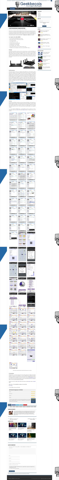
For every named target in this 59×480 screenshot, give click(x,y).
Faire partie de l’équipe (18, 0)
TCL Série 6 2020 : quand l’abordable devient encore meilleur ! (12, 429)
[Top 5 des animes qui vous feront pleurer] (40, 64)
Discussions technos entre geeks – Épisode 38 (22, 428)
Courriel (10, 458)
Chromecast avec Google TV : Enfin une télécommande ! (30, 430)
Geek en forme (31, 8)
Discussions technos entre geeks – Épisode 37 (12, 439)
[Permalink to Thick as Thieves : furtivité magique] (39, 46)
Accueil (8, 8)
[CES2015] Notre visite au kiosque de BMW (31, 419)
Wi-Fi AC (35, 406)
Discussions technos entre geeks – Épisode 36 (22, 439)
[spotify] (43, 0)
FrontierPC (34, 381)
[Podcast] (46, 0)
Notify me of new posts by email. (14, 464)
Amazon (19, 381)
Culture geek (17, 8)
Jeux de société (26, 8)
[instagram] (42, 0)
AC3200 (11, 406)
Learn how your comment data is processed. (23, 473)
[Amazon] (45, 0)
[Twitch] (44, 0)
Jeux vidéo (21, 8)
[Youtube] (41, 0)
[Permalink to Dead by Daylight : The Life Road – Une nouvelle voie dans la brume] (39, 39)
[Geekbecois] (29, 4)
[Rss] (38, 0)
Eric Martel (11, 29)
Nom (9, 455)
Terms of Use (14, 467)
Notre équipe (13, 0)
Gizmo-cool (36, 8)
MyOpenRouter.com (31, 377)
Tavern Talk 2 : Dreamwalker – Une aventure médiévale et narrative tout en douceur (45, 35)
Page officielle (10, 385)
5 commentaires (25, 29)
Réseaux (21, 406)
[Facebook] (32, 478)
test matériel (28, 406)
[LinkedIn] (34, 478)
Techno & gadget (12, 8)
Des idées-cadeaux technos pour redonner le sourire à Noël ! (31, 439)
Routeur (24, 406)
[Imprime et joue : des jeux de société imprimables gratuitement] (40, 60)
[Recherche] (51, 0)
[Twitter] (33, 478)
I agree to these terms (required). (14, 468)
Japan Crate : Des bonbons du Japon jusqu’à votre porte (14, 419)
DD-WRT (14, 406)
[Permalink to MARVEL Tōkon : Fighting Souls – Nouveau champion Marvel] (39, 31)
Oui (44, 24)
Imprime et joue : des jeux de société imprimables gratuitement (46, 60)
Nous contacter (9, 0)
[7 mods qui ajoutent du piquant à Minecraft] (40, 57)
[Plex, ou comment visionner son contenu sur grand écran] (40, 68)
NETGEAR (17, 406)
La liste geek (23, 0)
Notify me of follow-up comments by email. (15, 463)
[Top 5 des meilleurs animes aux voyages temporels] (40, 53)
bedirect (29, 381)
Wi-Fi (32, 406)
